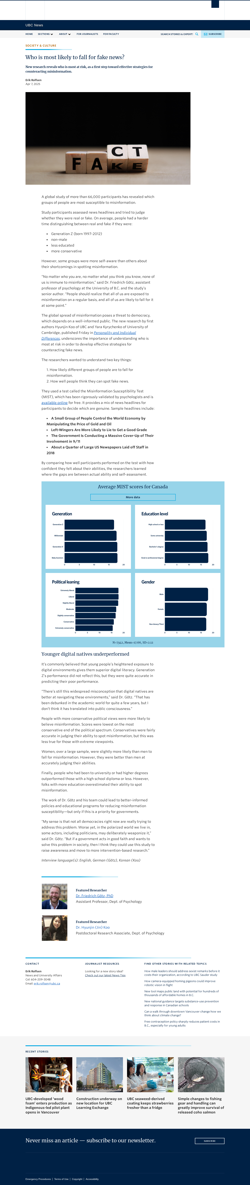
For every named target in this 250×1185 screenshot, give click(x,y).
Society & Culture (41, 45)
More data (133, 497)
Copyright (77, 1179)
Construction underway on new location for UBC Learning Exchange (99, 1103)
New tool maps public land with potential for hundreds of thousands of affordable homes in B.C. (181, 993)
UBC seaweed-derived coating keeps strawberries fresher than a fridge (150, 1103)
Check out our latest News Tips (105, 975)
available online (54, 403)
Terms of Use (61, 1179)
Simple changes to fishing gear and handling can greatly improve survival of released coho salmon (201, 1105)
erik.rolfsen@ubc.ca (47, 983)
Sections (44, 34)
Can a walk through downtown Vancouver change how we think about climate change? (182, 1013)
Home (29, 34)
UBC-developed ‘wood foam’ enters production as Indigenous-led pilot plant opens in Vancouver (49, 1105)
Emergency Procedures (38, 1179)
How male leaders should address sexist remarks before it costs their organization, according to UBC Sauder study (182, 973)
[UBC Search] (215, 4)
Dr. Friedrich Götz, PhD (94, 896)
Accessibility (92, 1179)
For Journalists (87, 34)
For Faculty (111, 34)
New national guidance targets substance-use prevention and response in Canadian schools (181, 1003)
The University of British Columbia (35, 10)
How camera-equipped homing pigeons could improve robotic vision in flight (179, 983)
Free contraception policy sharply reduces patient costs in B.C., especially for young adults (182, 1023)
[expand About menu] (69, 34)
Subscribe (215, 34)
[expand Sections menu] (52, 34)
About (63, 34)
